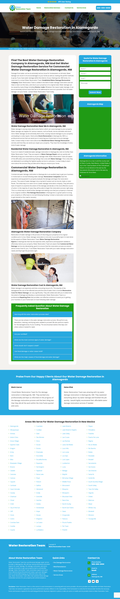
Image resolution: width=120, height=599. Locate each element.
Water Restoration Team (27, 545)
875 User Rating (64, 2)
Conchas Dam (14, 522)
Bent (11, 456)
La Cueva (39, 522)
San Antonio (92, 471)
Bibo (11, 459)
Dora (38, 441)
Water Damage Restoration (63, 571)
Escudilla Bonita (41, 459)
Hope (38, 511)
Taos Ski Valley (93, 489)
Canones (13, 474)
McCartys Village (67, 478)
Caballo (12, 471)
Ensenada (39, 452)
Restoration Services (52, 8)
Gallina (38, 485)
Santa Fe (91, 474)
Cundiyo (39, 430)
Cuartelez (39, 426)
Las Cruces (65, 437)
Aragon (12, 448)
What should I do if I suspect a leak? (26, 346)
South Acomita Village (95, 482)
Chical (12, 500)
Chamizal (13, 497)
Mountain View (67, 497)
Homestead (40, 508)
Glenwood (39, 489)
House (38, 515)
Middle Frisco (66, 482)
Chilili (12, 504)
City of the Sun (15, 508)
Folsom (38, 482)
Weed (90, 504)
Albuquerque (14, 430)
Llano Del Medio (67, 445)
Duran (38, 445)
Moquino (65, 489)
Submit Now (95, 92)
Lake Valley (66, 434)
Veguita (90, 493)
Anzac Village (14, 441)
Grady (38, 493)
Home (38, 8)
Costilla (12, 526)
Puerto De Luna (93, 437)
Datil (37, 434)
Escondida (39, 456)
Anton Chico (14, 437)
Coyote (12, 530)
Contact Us (69, 8)
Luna (64, 467)
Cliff (11, 511)
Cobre (12, 519)
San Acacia (91, 467)
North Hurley (66, 504)
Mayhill (64, 474)
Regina (90, 441)
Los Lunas (65, 452)
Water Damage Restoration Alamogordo (37, 49)
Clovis (12, 515)
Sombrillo (91, 478)
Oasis (64, 511)
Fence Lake (40, 474)
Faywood (39, 471)
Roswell (90, 459)
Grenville (39, 497)
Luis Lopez (65, 459)
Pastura (64, 519)
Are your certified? (20, 334)
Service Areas (58, 575)
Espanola (39, 463)
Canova (12, 478)
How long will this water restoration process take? (31, 314)
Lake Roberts (66, 426)
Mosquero (65, 493)
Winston (91, 515)
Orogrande (66, 515)
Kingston (39, 519)
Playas (90, 426)
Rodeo (90, 452)
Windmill (91, 511)
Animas (12, 434)
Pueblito (91, 434)
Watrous (91, 500)
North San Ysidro (68, 508)
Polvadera (91, 430)
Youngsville (92, 519)
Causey (12, 493)
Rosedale (91, 456)
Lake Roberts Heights (69, 430)
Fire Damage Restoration (62, 562)
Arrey (12, 452)
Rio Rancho (92, 448)
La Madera (39, 530)
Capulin (12, 482)
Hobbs (38, 504)
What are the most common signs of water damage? (32, 340)
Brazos (12, 467)
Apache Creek (14, 445)
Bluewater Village (16, 463)
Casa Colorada (15, 489)
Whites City (92, 508)
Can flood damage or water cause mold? (28, 351)
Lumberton (66, 463)
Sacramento (92, 463)
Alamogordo (18, 49)
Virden (90, 497)
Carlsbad (13, 485)
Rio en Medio (92, 445)
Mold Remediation (60, 567)
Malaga (64, 471)
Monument (66, 485)
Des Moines (40, 437)
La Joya (38, 526)
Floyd (38, 478)
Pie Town (65, 526)
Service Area (81, 8)
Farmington (40, 467)
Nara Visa (65, 500)
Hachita (38, 500)
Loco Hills (65, 448)
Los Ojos (65, 456)
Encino (38, 448)
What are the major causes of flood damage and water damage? (36, 357)
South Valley (92, 485)
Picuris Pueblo (67, 522)
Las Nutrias (66, 441)
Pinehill (64, 530)
